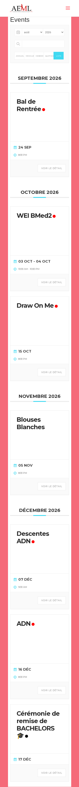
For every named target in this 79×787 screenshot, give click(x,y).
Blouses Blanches (31, 423)
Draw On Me (35, 305)
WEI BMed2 (34, 215)
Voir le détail (51, 168)
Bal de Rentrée (29, 105)
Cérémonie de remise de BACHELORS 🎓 (38, 724)
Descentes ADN (33, 537)
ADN (24, 623)
